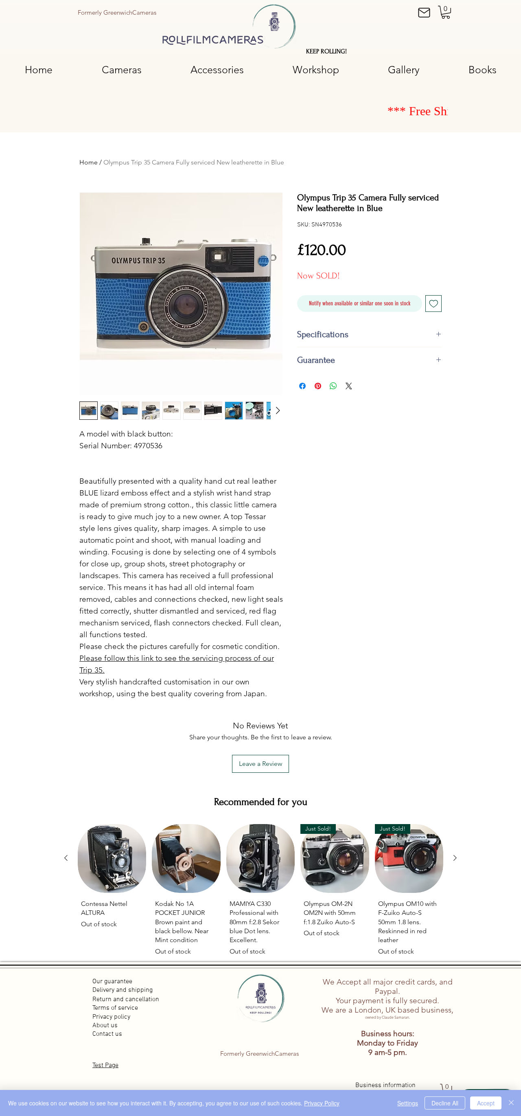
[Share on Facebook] (302, 386)
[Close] (511, 1102)
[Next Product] (455, 858)
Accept (486, 1103)
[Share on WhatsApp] (333, 386)
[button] (445, 12)
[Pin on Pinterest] (318, 386)
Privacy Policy (321, 1103)
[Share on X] (349, 386)
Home (88, 162)
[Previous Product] (66, 858)
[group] (260, 892)
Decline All (444, 1103)
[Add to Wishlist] (433, 303)
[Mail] (424, 12)
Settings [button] (407, 1103)
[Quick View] (112, 858)
